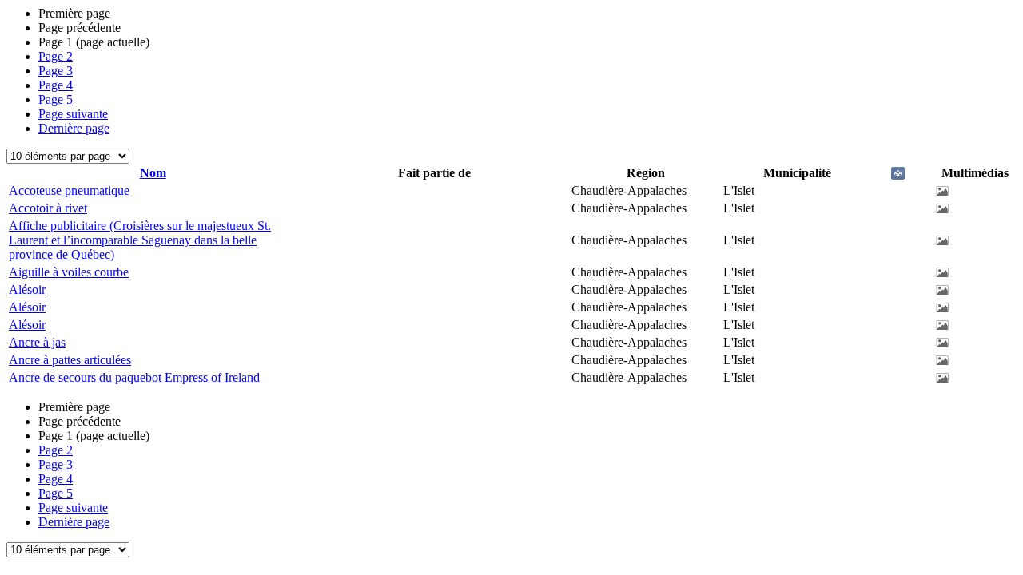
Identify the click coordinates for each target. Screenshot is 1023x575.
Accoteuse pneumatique (69, 190)
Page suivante (73, 114)
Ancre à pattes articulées (70, 360)
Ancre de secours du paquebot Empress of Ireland (134, 377)
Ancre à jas (37, 342)
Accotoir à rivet (48, 208)
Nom (153, 173)
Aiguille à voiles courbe (69, 272)
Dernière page (73, 128)
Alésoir (27, 289)
